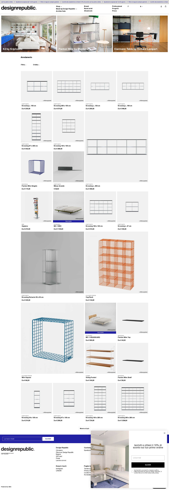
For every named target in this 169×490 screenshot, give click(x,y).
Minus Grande (59, 186)
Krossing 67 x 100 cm (62, 418)
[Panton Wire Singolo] (36, 166)
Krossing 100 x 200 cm (94, 418)
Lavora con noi (61, 460)
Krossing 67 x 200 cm (30, 146)
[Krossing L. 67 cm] (132, 206)
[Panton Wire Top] (132, 318)
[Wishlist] (157, 6)
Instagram (59, 468)
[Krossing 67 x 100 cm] (68, 398)
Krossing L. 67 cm (124, 226)
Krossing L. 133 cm (93, 106)
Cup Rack (89, 297)
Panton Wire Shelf (124, 377)
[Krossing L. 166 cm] (132, 86)
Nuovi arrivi (88, 8)
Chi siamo (59, 450)
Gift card (59, 456)
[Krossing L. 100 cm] (36, 86)
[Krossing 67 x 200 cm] (36, 126)
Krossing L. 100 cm (29, 106)
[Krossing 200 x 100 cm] (68, 86)
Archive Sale (61, 11)
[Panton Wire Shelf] (132, 358)
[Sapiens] (36, 206)
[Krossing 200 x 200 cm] (132, 398)
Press (114, 11)
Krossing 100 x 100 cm (62, 146)
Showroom (88, 11)
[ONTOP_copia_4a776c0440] (28, 34)
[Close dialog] (164, 433)
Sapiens (25, 226)
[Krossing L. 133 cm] (100, 86)
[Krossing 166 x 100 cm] (100, 206)
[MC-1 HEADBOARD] (100, 318)
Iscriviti (48, 439)
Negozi (58, 454)
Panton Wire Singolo (29, 186)
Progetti (115, 8)
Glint (10, 486)
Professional (117, 6)
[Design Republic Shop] (18, 8)
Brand (86, 6)
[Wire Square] (52, 338)
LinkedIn (59, 470)
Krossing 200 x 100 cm (62, 106)
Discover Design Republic (65, 452)
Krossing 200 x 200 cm (126, 418)
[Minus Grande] (68, 166)
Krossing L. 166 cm (125, 106)
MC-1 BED (57, 226)
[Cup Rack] (116, 262)
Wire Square (26, 377)
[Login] (161, 6)
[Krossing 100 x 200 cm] (100, 398)
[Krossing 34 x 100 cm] (36, 398)
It (140, 6)
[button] (128, 6)
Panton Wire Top (124, 337)
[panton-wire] (84, 34)
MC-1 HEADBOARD (93, 337)
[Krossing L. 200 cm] (116, 146)
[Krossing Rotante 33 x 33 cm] (52, 262)
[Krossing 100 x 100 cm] (68, 126)
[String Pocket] (100, 358)
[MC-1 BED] (68, 206)
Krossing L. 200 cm (93, 186)
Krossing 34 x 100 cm (30, 418)
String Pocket (91, 377)
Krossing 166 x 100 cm (94, 226)
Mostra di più (84, 428)
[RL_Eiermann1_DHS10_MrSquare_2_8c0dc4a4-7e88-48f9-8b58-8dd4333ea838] (140, 34)
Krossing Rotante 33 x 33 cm (32, 297)
